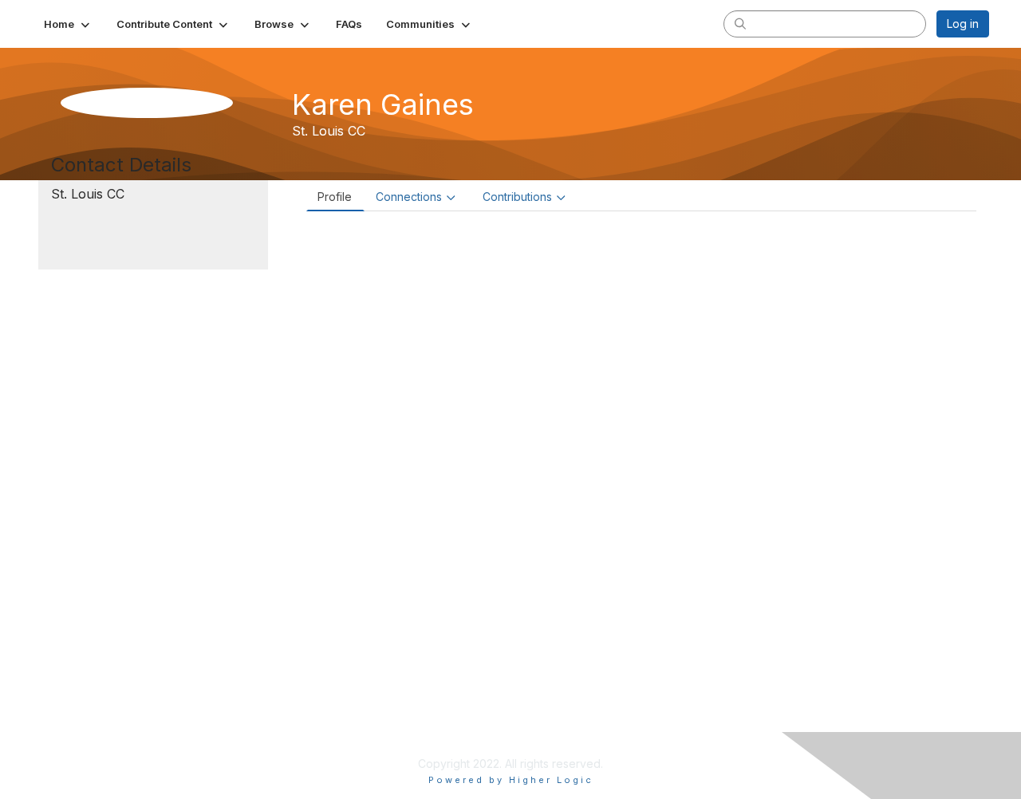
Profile (334, 196)
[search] (740, 23)
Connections (409, 196)
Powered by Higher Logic (510, 779)
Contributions (517, 196)
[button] (68, 24)
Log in (963, 23)
